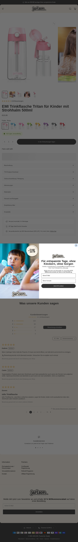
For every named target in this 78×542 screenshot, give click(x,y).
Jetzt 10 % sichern (58, 286)
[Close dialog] (76, 245)
